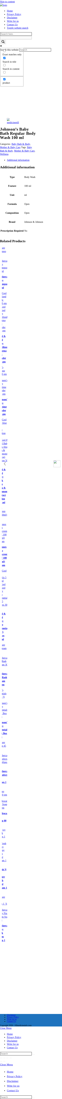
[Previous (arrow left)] (1, 1061)
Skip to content (7, 1)
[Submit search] (34, 1054)
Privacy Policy (13, 1017)
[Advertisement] (31, 84)
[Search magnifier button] (3, 42)
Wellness (4, 154)
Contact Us (11, 1021)
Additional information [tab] (18, 160)
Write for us (12, 1019)
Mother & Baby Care (10, 147)
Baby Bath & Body (21, 144)
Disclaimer (11, 1015)
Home (10, 1034)
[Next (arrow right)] (4, 1061)
